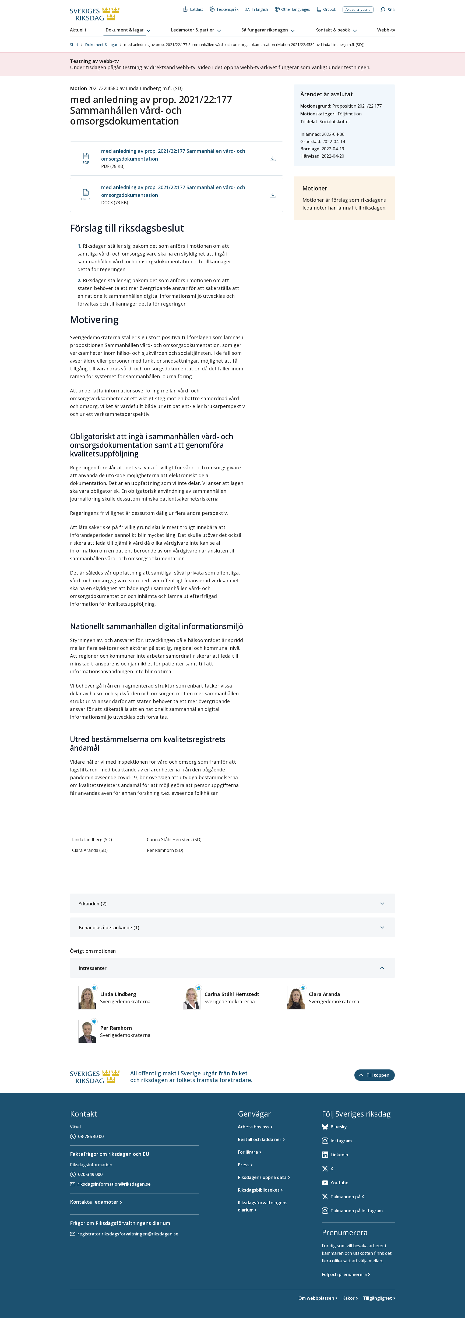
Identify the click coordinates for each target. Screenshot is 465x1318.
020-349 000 (90, 1174)
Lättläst (196, 9)
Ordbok (329, 9)
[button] (128, 30)
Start (74, 44)
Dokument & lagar (101, 44)
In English (260, 9)
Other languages (295, 9)
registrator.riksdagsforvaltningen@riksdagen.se (128, 1234)
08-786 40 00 (91, 1136)
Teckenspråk (227, 9)
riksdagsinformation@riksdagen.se (114, 1184)
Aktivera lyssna (358, 9)
